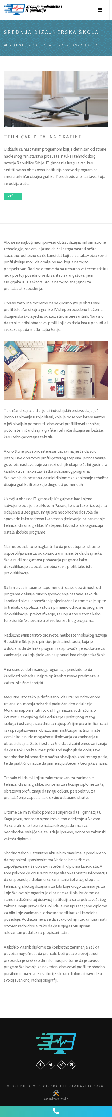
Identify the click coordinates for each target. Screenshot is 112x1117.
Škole (20, 45)
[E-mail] (72, 1065)
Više (12, 196)
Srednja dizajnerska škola (66, 45)
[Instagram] (61, 1065)
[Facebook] (40, 1065)
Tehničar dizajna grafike (43, 137)
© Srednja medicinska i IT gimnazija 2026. (56, 1086)
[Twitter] (51, 1065)
